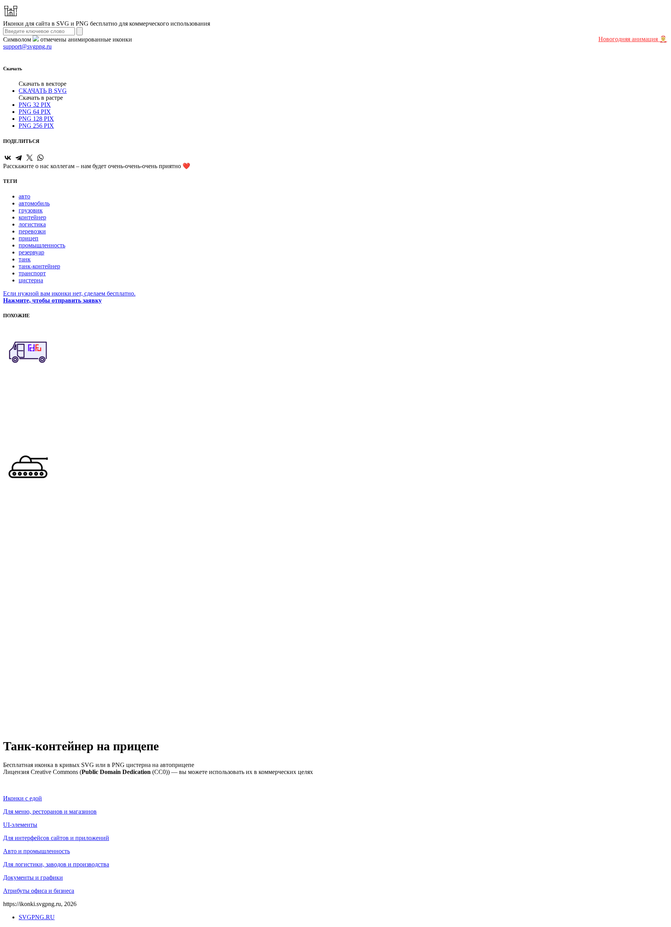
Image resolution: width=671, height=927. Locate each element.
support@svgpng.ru (27, 46)
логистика (32, 224)
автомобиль (34, 203)
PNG (35, 104)
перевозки (32, 231)
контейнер (32, 217)
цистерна (31, 280)
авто (24, 196)
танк (25, 259)
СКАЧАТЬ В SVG (43, 90)
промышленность (42, 245)
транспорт (32, 273)
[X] (29, 157)
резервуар (31, 252)
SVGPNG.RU (37, 917)
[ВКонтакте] (7, 157)
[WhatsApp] (40, 157)
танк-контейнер (39, 266)
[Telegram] (18, 157)
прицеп (28, 238)
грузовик (31, 210)
